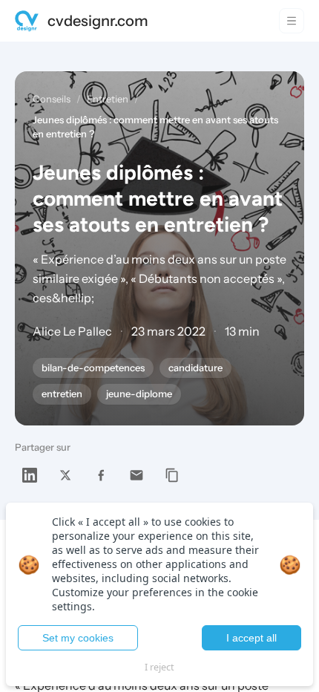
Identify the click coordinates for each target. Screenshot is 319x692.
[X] (65, 475)
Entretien (107, 99)
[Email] (136, 475)
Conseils (51, 99)
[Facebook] (101, 475)
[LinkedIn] (30, 475)
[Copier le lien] (172, 475)
